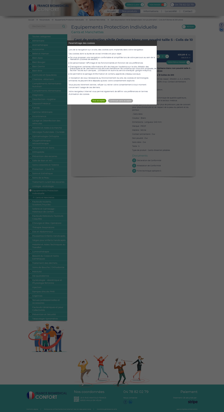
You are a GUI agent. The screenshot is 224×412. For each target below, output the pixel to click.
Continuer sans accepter (121, 101)
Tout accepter (98, 101)
